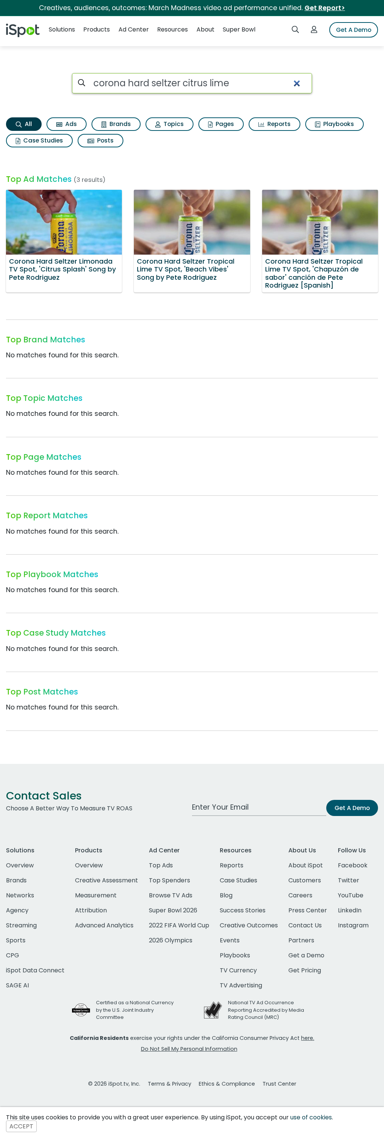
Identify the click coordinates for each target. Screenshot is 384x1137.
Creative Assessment (106, 880)
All (27, 124)
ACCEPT (21, 1126)
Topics (173, 124)
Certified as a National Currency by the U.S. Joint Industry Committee (135, 1009)
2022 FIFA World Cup (179, 925)
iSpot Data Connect (35, 970)
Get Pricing (304, 970)
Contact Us (305, 925)
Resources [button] (172, 29)
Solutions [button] (62, 29)
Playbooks (338, 124)
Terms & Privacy (169, 1084)
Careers (300, 895)
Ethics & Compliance (227, 1084)
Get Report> (324, 7)
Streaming (21, 925)
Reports (278, 124)
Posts (105, 140)
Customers (304, 880)
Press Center (307, 910)
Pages (224, 124)
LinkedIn (350, 910)
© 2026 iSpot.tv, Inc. (114, 1084)
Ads (70, 124)
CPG (12, 955)
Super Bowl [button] (239, 29)
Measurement (96, 895)
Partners (301, 940)
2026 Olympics (170, 940)
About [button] (205, 29)
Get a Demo (306, 955)
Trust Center (279, 1084)
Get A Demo (353, 30)
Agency (17, 910)
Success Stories (243, 910)
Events (230, 940)
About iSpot (305, 865)
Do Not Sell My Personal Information (189, 1049)
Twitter (348, 880)
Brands (119, 124)
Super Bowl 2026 (173, 910)
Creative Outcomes (249, 925)
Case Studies (42, 140)
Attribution (91, 910)
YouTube (350, 895)
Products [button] (96, 29)
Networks (20, 895)
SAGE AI (17, 985)
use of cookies (311, 1117)
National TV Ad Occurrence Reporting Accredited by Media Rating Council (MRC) (266, 1009)
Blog (226, 895)
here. (307, 1038)
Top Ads (161, 865)
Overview (20, 865)
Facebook (353, 865)
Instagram (353, 925)
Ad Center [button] (133, 29)
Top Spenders (169, 880)
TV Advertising (241, 985)
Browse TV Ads (170, 895)
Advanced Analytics (104, 925)
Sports (16, 940)
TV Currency (238, 970)
